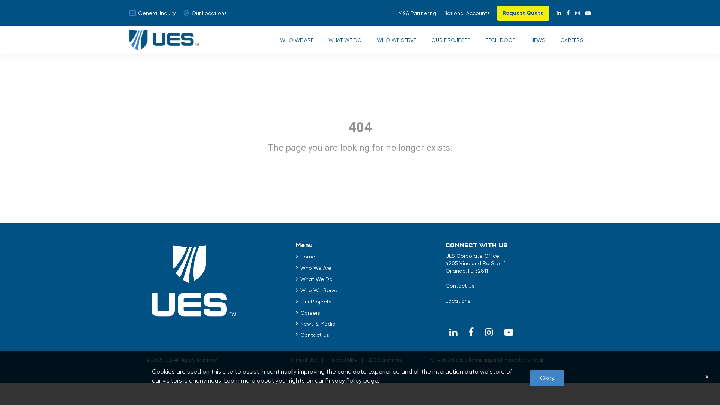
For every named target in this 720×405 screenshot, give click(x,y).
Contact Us (314, 335)
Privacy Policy (344, 380)
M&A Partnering (417, 13)
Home (307, 257)
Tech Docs (501, 40)
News (538, 40)
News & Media (318, 324)
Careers (571, 40)
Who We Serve (396, 40)
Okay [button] (547, 377)
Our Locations (209, 13)
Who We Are (297, 40)
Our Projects (451, 40)
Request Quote (523, 13)
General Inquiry (157, 13)
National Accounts (467, 13)
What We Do (345, 40)
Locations (458, 301)
